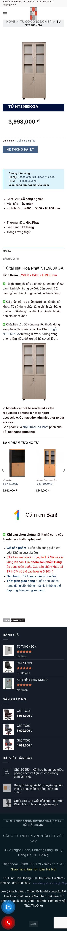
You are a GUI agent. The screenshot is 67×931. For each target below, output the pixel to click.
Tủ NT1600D (10, 483)
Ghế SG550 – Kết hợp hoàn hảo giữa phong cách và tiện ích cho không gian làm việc (38, 773)
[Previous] (3, 477)
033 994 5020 (28, 181)
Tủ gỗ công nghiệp (36, 21)
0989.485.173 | (29, 177)
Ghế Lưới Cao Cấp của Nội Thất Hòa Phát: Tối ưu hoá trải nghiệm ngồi (38, 802)
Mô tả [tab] (7, 251)
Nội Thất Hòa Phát (35, 427)
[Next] (64, 477)
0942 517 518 (46, 177)
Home (10, 21)
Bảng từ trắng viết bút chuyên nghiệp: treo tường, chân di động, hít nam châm (38, 789)
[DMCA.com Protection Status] (14, 620)
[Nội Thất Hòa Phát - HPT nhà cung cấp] (33, 13)
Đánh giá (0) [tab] (11, 258)
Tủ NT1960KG (43, 483)
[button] (5, 13)
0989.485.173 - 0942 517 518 (42, 864)
